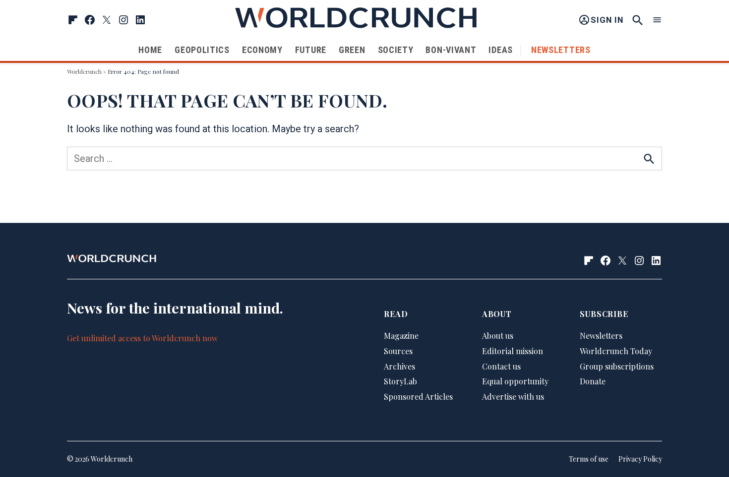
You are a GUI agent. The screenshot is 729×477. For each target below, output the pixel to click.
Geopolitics (202, 50)
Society (396, 50)
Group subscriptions (617, 366)
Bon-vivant (450, 50)
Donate (593, 381)
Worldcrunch (84, 71)
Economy (262, 50)
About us (497, 335)
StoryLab (400, 381)
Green (352, 50)
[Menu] (657, 20)
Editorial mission (512, 351)
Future (310, 50)
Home (150, 50)
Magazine (401, 335)
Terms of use (588, 459)
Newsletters (561, 50)
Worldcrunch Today (616, 351)
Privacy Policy (640, 459)
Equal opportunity (515, 381)
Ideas (500, 50)
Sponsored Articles (418, 396)
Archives (399, 366)
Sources (398, 351)
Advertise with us (513, 396)
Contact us (501, 366)
